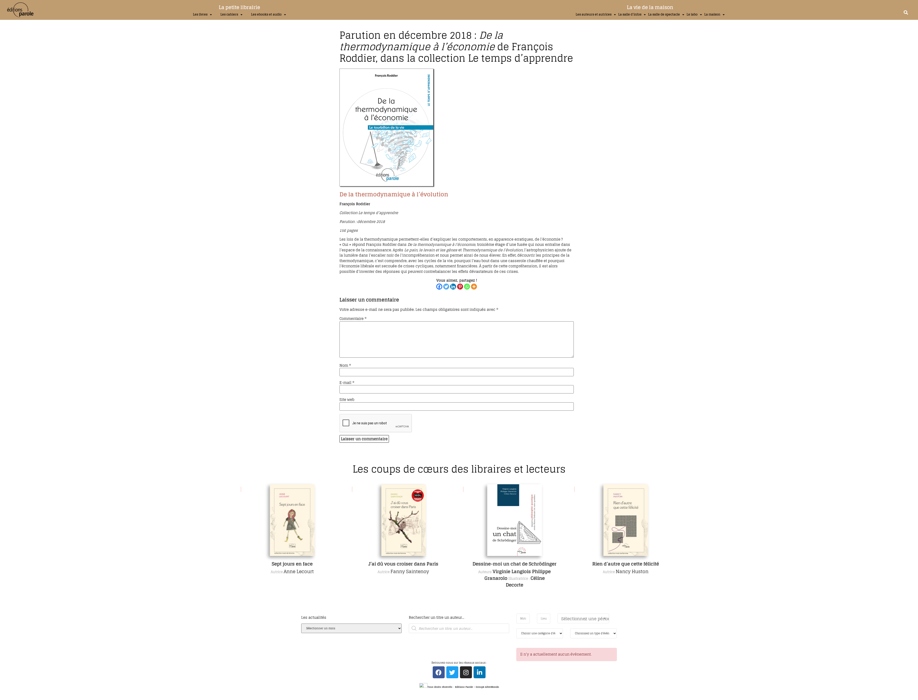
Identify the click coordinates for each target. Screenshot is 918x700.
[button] (906, 12)
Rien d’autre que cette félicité (625, 564)
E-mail (346, 382)
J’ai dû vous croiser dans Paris (403, 564)
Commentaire (352, 318)
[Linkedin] (453, 287)
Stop (461, 612)
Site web (346, 399)
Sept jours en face (292, 564)
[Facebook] (439, 287)
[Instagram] (466, 672)
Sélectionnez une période (585, 618)
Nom (345, 365)
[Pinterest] (460, 287)
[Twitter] (446, 287)
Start (457, 612)
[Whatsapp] (467, 287)
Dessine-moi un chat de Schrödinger (515, 564)
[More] (474, 287)
